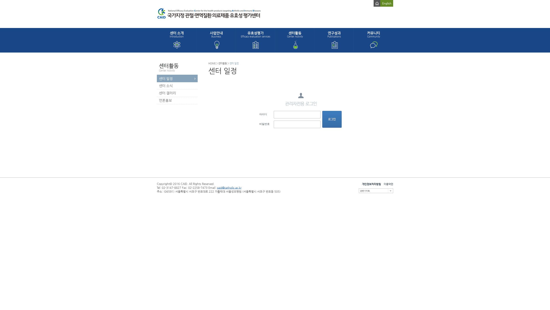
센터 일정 (166, 79)
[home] (377, 3)
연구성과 (334, 34)
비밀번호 (264, 124)
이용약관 (388, 184)
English (386, 3)
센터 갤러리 (167, 93)
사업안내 (216, 34)
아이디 (263, 114)
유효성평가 (255, 34)
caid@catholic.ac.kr (229, 187)
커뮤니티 (373, 34)
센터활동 (295, 34)
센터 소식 (166, 86)
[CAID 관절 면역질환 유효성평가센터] (220, 14)
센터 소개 (177, 34)
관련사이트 (365, 191)
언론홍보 (165, 100)
